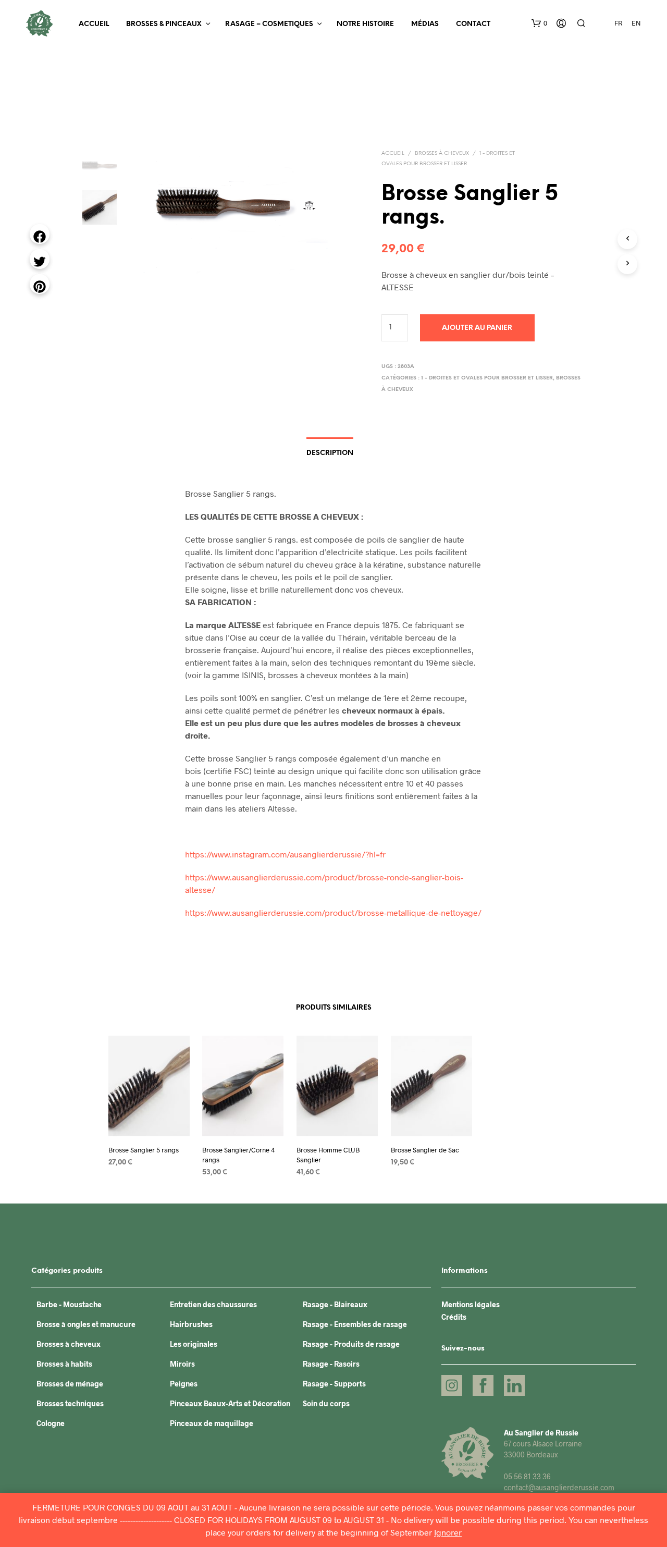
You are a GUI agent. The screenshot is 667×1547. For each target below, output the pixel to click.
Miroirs (182, 1363)
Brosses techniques (70, 1403)
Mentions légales (470, 1304)
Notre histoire (365, 24)
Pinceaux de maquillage (211, 1423)
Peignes (183, 1383)
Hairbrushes (191, 1324)
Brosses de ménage (69, 1383)
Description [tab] (329, 453)
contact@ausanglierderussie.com (559, 1487)
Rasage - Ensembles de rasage (355, 1324)
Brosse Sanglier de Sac (425, 1150)
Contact (473, 24)
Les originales (193, 1344)
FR (618, 23)
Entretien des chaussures (213, 1304)
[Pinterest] (40, 284)
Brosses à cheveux (442, 153)
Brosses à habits (64, 1363)
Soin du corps (326, 1403)
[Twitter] (40, 259)
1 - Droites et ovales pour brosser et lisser (487, 378)
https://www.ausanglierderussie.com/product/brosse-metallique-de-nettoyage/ (333, 912)
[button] (539, 23)
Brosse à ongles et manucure (85, 1324)
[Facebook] (40, 234)
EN (636, 23)
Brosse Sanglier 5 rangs (143, 1150)
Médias (425, 24)
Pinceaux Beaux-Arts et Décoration (230, 1403)
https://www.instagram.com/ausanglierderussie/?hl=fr (285, 854)
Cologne (50, 1423)
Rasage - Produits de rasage (351, 1344)
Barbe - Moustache (69, 1304)
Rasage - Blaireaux (335, 1304)
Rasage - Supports (334, 1383)
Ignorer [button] (448, 1532)
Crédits (453, 1316)
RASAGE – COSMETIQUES (269, 24)
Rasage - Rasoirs (331, 1363)
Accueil (94, 24)
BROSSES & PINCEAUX (164, 24)
